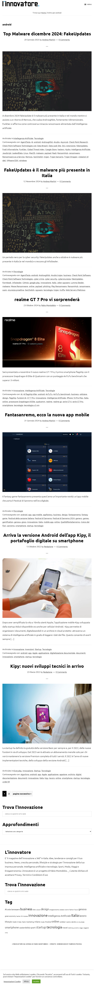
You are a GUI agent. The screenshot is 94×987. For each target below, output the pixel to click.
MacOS (32, 153)
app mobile (37, 514)
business (67, 275)
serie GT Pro (77, 401)
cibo (34, 909)
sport (33, 927)
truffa (62, 290)
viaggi (81, 928)
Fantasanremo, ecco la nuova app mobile (47, 414)
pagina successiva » (22, 794)
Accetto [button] (36, 981)
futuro (76, 910)
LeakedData (17, 153)
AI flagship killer (30, 394)
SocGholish (38, 156)
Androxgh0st (47, 142)
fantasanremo (75, 514)
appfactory (47, 514)
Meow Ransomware (19, 286)
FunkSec (22, 149)
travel (65, 927)
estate (62, 910)
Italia (54, 282)
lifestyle (8, 921)
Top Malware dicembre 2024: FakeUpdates (47, 33)
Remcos (29, 156)
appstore (63, 774)
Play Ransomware (59, 286)
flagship (12, 397)
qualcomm (40, 401)
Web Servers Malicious (75, 290)
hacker (18, 916)
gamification (7, 522)
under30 (6, 781)
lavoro (52, 778)
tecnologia (48, 290)
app (29, 514)
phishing (46, 286)
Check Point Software (81, 275)
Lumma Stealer (77, 282)
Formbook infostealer (12, 282)
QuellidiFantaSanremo (70, 522)
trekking (71, 928)
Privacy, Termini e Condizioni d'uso (31, 874)
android (37, 142)
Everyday (18, 770)
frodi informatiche (10, 149)
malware (40, 153)
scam (4, 290)
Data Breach (42, 145)
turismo (76, 928)
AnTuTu (49, 394)
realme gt (57, 401)
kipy (46, 778)
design (5, 397)
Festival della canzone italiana (21, 518)
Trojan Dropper (70, 156)
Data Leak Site (55, 145)
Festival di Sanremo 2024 (64, 518)
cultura (38, 910)
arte (9, 909)
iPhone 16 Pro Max (75, 397)
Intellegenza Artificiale (23, 138)
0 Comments (64, 39)
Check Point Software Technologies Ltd (19, 145)
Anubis (57, 142)
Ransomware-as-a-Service (13, 156)
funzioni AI (21, 397)
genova (17, 522)
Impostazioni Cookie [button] (12, 981)
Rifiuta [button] (26, 981)
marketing (30, 922)
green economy (10, 916)
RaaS (54, 153)
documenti (80, 653)
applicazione (43, 653)
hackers (61, 149)
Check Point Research (78, 142)
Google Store (51, 149)
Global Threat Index (35, 149)
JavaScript (6, 153)
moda (42, 922)
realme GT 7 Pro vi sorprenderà (47, 299)
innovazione (46, 282)
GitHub (26, 282)
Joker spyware (63, 282)
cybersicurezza (64, 278)
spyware (39, 290)
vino (6, 933)
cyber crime (39, 278)
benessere (15, 909)
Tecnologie (39, 138)
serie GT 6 (67, 401)
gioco (24, 522)
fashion (71, 910)
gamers (79, 518)
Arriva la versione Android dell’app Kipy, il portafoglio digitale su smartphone (47, 537)
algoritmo (25, 774)
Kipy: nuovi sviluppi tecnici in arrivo (47, 666)
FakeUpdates (82, 145)
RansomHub (62, 153)
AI (32, 142)
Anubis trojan (57, 275)
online (31, 286)
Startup (38, 649)
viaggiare (86, 928)
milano (37, 921)
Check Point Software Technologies (17, 278)
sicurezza (81, 922)
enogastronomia (54, 910)
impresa (25, 916)
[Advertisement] (22, 967)
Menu (89, 4)
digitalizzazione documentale (62, 653)
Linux (26, 153)
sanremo (11, 525)
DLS (63, 145)
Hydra (67, 149)
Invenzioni (29, 649)
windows (23, 160)
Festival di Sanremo (43, 518)
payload (48, 153)
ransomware (74, 153)
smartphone (7, 405)
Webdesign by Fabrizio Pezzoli (69, 944)
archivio (71, 774)
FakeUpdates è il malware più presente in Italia (47, 172)
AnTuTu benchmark (61, 394)
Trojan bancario (56, 156)
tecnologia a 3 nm (31, 405)
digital (78, 774)
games (86, 518)
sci (77, 922)
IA (22, 916)
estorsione (71, 145)
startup (30, 525)
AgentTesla (25, 142)
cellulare (83, 394)
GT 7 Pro (31, 397)
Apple (34, 653)
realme (49, 401)
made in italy (16, 922)
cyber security (51, 278)
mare (24, 922)
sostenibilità (24, 927)
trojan (46, 156)
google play (35, 282)
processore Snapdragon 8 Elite (22, 401)
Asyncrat (64, 142)
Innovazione (19, 390)
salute (73, 922)
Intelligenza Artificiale (80, 149)
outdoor (63, 922)
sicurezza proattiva (16, 290)
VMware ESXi (12, 160)
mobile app (48, 522)
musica (48, 921)
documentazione (9, 778)
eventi (67, 910)
